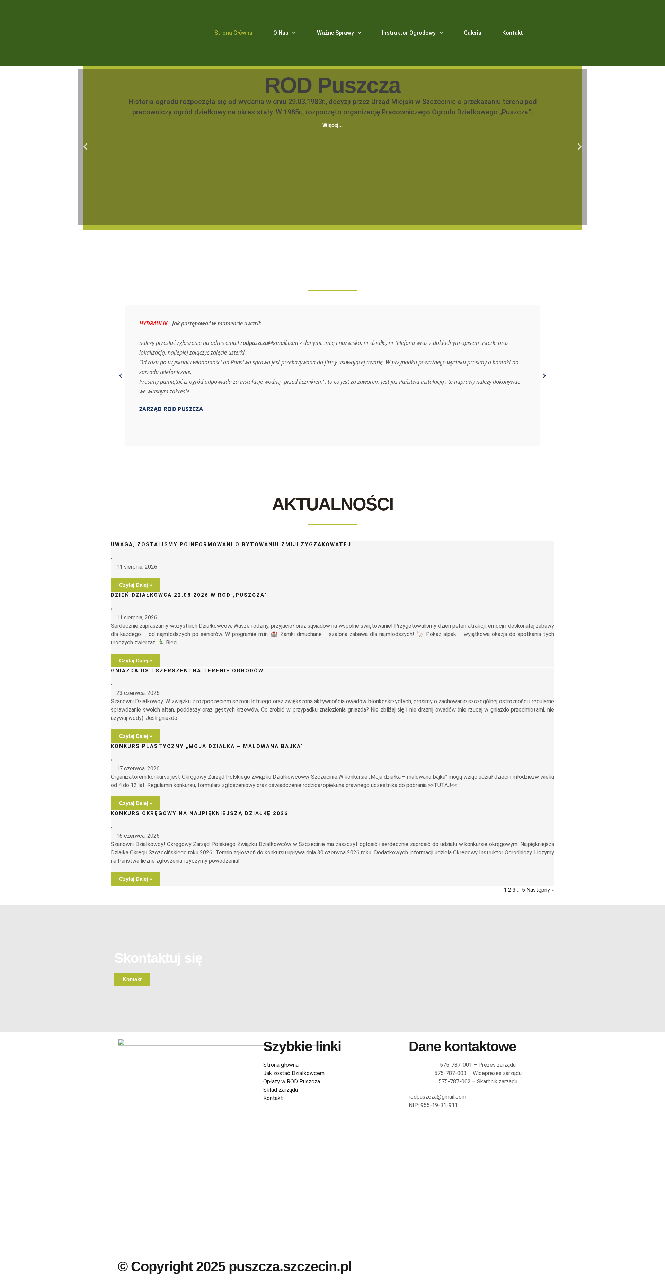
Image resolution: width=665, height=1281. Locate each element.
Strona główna (233, 32)
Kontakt (512, 32)
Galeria (472, 32)
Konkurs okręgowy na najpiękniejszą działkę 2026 (199, 813)
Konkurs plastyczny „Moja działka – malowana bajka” (207, 746)
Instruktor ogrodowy (409, 32)
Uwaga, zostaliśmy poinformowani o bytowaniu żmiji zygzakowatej (231, 544)
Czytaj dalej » (135, 585)
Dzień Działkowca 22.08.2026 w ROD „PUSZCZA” (189, 595)
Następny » (540, 890)
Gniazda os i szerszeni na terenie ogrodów (187, 671)
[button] (85, 146)
